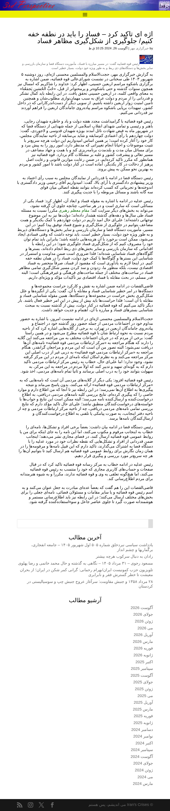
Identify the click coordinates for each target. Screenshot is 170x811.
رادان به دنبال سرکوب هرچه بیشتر (124, 556)
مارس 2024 (143, 783)
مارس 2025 (143, 709)
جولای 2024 (143, 763)
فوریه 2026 (143, 648)
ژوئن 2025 (144, 689)
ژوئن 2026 (144, 621)
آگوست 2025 (142, 675)
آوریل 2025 (143, 702)
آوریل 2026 (143, 634)
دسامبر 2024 (142, 729)
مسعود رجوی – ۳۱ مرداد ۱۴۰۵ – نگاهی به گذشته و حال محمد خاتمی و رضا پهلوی (85, 563)
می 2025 (145, 696)
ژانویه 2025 (143, 723)
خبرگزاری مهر (139, 48)
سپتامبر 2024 (142, 750)
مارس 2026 (143, 641)
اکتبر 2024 (144, 743)
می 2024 (145, 777)
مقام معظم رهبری (75, 210)
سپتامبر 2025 (142, 668)
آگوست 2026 (142, 607)
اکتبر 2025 (144, 662)
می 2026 (145, 628)
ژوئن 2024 (144, 770)
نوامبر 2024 (143, 736)
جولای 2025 (143, 682)
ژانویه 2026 (143, 655)
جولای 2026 (143, 614)
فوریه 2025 (143, 716)
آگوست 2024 (142, 756)
